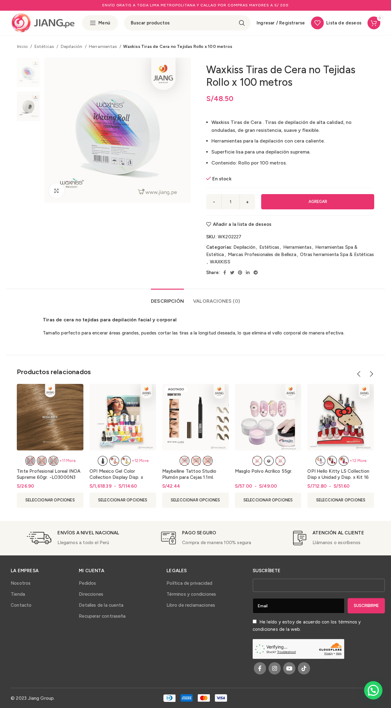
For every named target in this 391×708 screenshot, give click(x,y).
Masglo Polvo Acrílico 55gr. (264, 471)
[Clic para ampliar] (56, 190)
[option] (28, 72)
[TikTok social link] (304, 668)
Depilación (71, 46)
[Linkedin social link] (247, 272)
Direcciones (91, 594)
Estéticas (44, 46)
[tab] (167, 298)
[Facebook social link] (224, 272)
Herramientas (103, 46)
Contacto (21, 605)
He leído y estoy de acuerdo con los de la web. (307, 625)
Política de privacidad (189, 583)
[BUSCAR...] (242, 23)
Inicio (23, 46)
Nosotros (21, 583)
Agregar (318, 201)
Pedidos (87, 583)
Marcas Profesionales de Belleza (262, 254)
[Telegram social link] (256, 272)
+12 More (140, 460)
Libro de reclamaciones (190, 605)
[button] (373, 690)
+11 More (67, 460)
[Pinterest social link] (240, 272)
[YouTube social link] (289, 668)
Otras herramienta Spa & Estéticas (337, 254)
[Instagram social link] (275, 668)
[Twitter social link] (232, 272)
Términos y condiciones (191, 594)
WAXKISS (220, 262)
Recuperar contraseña (102, 616)
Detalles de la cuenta (101, 605)
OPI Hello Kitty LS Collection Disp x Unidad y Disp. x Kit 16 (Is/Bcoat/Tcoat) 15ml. (338, 477)
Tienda (18, 594)
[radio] (30, 460)
